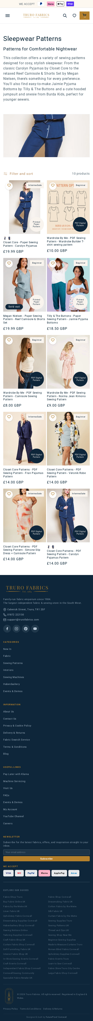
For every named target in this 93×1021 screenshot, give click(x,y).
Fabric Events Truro (58, 959)
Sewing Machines (13, 677)
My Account (10, 809)
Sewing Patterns (13, 663)
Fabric (7, 656)
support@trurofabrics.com (23, 619)
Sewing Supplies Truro (60, 921)
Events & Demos (12, 691)
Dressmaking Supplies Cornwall (20, 921)
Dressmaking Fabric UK (60, 901)
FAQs (6, 795)
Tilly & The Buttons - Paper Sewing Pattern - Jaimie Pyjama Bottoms (67, 319)
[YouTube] (35, 629)
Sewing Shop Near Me (60, 935)
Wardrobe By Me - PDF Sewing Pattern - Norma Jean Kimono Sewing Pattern (66, 396)
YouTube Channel (13, 816)
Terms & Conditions (15, 747)
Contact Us (9, 718)
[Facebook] (7, 629)
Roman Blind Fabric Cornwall (63, 949)
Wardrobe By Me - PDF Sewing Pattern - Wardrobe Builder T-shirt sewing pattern (66, 241)
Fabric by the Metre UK (15, 906)
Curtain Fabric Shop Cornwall (19, 944)
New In (7, 649)
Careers (8, 823)
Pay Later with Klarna (16, 774)
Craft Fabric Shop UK (14, 940)
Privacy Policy (10, 1009)
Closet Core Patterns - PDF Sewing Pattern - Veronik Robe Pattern (66, 473)
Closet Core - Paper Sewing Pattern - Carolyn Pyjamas (20, 244)
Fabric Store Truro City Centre (64, 968)
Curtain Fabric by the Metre (62, 916)
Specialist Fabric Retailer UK (17, 978)
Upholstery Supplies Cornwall (64, 954)
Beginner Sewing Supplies (62, 940)
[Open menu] (7, 15)
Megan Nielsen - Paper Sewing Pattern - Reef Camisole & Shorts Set (24, 319)
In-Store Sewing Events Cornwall (20, 959)
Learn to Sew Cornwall (60, 963)
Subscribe (46, 858)
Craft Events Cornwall (14, 963)
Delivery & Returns (14, 732)
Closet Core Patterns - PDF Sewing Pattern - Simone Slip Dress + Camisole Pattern (21, 550)
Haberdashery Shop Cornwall (18, 925)
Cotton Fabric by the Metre (62, 906)
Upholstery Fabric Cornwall (17, 916)
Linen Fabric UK (11, 911)
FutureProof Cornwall (56, 1017)
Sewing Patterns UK (58, 925)
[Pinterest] (26, 629)
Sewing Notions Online (15, 930)
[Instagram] (16, 629)
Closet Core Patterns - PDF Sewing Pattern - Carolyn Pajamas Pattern (64, 554)
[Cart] (85, 15)
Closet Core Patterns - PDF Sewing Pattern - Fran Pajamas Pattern (23, 473)
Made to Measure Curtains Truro (65, 944)
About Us (8, 711)
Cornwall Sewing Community (18, 973)
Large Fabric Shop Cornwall (63, 973)
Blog (5, 753)
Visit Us (8, 788)
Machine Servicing (14, 781)
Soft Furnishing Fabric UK (16, 949)
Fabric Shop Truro (12, 897)
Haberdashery (11, 684)
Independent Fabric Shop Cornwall (21, 968)
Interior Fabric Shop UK (15, 954)
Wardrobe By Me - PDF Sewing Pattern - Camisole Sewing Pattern (22, 396)
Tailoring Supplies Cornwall (17, 935)
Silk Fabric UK (55, 911)
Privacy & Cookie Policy (17, 725)
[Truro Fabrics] (36, 15)
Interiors (8, 670)
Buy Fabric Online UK (14, 901)
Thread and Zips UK (58, 930)
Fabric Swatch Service (16, 739)
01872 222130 (15, 614)
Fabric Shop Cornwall (59, 897)
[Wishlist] (74, 15)
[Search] (65, 15)
